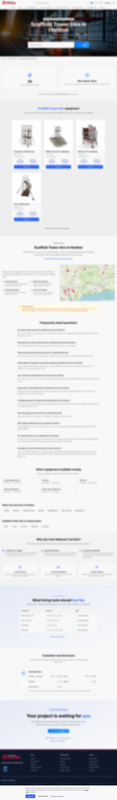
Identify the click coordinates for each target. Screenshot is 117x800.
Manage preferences (57, 796)
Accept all (30, 796)
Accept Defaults (43, 796)
